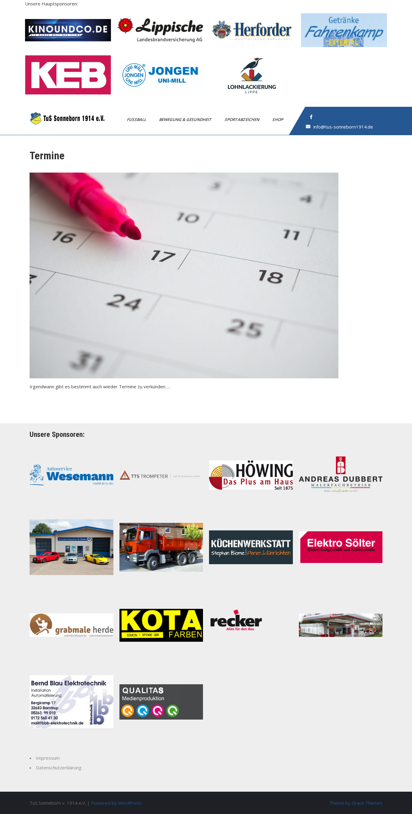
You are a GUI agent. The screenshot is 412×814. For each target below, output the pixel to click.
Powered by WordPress (116, 803)
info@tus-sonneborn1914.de (343, 127)
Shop (278, 119)
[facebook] (311, 117)
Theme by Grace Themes (355, 803)
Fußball (137, 119)
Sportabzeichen (242, 119)
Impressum (48, 758)
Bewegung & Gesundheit (186, 119)
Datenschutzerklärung (58, 768)
